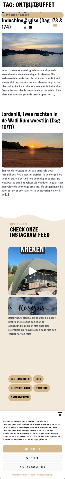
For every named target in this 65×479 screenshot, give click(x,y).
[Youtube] (30, 22)
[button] (60, 414)
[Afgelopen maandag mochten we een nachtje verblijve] (32, 271)
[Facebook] (25, 22)
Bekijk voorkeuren (32, 467)
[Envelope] (30, 27)
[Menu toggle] (55, 26)
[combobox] (32, 15)
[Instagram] (25, 27)
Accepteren (32, 449)
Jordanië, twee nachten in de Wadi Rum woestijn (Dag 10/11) (31, 120)
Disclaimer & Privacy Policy (23, 474)
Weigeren (32, 458)
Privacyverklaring (44, 474)
